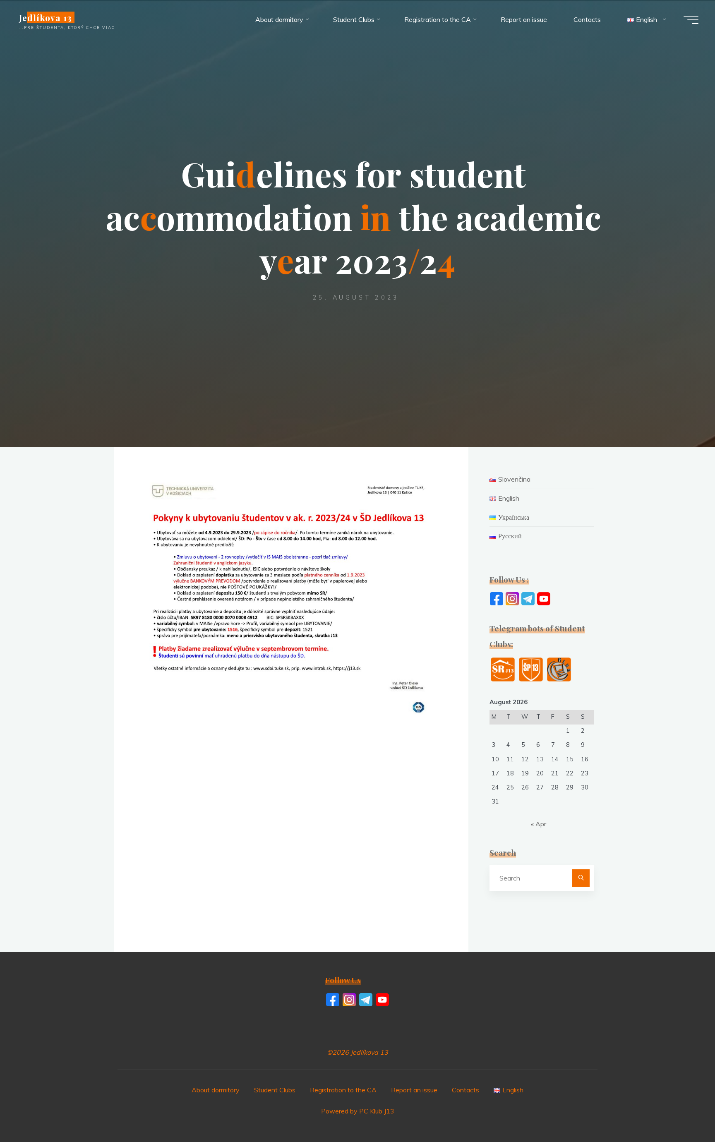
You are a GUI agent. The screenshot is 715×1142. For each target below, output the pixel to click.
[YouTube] (544, 598)
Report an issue (414, 1090)
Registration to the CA (343, 1090)
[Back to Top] (682, 1109)
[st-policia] (531, 669)
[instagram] (512, 598)
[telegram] (528, 598)
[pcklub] (559, 669)
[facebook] (496, 598)
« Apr (538, 824)
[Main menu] (691, 20)
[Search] (581, 878)
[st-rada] (502, 669)
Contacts (465, 1090)
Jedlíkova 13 (45, 17)
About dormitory (216, 1090)
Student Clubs (274, 1090)
